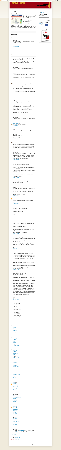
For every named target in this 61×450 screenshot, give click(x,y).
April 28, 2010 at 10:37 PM (16, 233)
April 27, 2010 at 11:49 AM (16, 38)
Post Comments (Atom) (17, 437)
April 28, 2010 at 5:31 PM (16, 195)
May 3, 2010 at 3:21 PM (16, 321)
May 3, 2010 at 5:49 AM (16, 299)
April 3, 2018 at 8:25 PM (16, 333)
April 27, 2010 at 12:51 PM (16, 46)
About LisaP (22, 9)
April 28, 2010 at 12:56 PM (16, 177)
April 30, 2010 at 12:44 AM (16, 269)
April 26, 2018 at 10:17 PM (16, 345)
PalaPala (14, 382)
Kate (13, 53)
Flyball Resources (28, 9)
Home (11, 9)
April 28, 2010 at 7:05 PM (16, 203)
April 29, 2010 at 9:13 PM (16, 248)
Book (18, 9)
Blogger (34, 444)
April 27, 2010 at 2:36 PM (16, 94)
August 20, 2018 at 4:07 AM (16, 357)
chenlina (14, 324)
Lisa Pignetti (42, 12)
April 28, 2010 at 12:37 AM (16, 138)
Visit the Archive (41, 23)
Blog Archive (15, 9)
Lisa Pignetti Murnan (15, 82)
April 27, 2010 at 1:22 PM (16, 55)
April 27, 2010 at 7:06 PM (16, 125)
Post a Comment (14, 434)
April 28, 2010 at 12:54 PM (16, 159)
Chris (13, 220)
